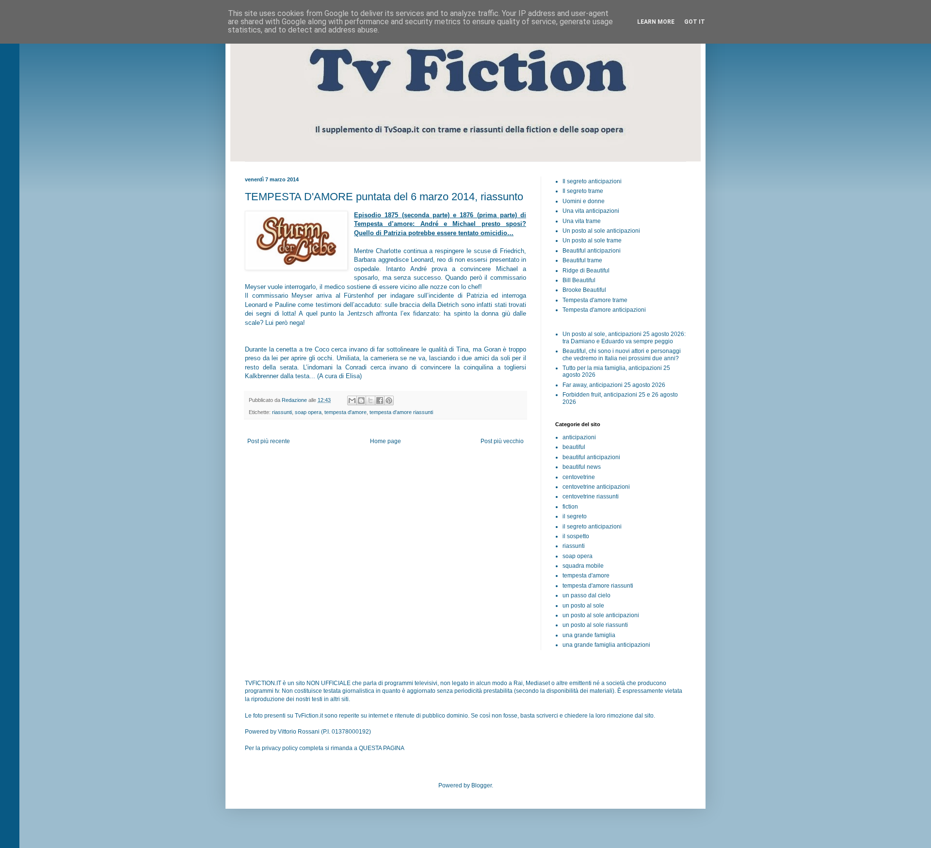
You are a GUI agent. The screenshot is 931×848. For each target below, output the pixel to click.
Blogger (481, 785)
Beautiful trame (582, 260)
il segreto (574, 516)
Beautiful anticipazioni (591, 250)
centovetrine (578, 477)
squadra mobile (583, 565)
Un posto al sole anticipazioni (601, 230)
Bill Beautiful (578, 280)
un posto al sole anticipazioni (600, 615)
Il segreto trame (582, 191)
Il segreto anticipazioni (592, 181)
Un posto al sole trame (592, 240)
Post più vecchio (502, 441)
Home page (385, 441)
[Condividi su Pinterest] (389, 400)
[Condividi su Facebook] (380, 400)
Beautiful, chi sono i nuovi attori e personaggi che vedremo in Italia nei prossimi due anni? (621, 354)
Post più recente (268, 441)
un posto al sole (583, 605)
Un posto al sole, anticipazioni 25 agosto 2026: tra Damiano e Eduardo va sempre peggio (624, 337)
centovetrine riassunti (590, 496)
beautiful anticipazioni (591, 457)
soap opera (308, 412)
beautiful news (581, 467)
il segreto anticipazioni (592, 526)
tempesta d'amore (345, 412)
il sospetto (575, 536)
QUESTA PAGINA (381, 748)
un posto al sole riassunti (595, 625)
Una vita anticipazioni (590, 211)
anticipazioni (579, 437)
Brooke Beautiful (584, 290)
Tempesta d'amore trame (594, 300)
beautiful (573, 447)
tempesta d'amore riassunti (401, 412)
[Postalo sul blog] (361, 400)
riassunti (282, 412)
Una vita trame (581, 221)
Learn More (655, 21)
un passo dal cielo (586, 595)
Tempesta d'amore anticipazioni (604, 309)
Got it (694, 21)
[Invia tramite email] (352, 400)
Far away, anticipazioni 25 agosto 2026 (613, 385)
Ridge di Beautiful (586, 270)
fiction (570, 506)
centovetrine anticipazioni (596, 486)
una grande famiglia (588, 635)
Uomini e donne (583, 201)
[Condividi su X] (370, 400)
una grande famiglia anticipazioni (606, 644)
